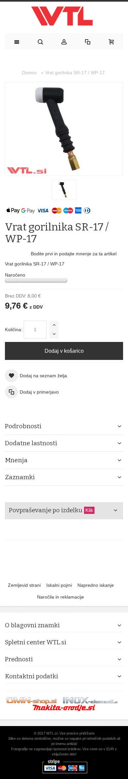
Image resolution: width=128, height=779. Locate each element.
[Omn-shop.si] (31, 700)
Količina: (13, 329)
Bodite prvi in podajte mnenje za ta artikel (74, 253)
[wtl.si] (64, 17)
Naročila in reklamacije (60, 597)
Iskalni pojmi (59, 585)
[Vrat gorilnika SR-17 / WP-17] (64, 190)
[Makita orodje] (64, 707)
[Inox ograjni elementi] (90, 700)
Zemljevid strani (24, 585)
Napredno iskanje (95, 585)
